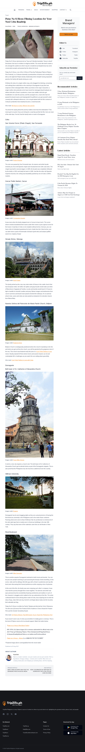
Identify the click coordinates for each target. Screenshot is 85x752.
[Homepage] (14, 9)
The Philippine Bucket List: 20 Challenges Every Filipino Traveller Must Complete (68, 126)
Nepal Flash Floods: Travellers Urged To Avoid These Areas (67, 156)
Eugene (15, 511)
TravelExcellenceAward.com (30, 732)
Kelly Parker (16, 280)
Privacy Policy (46, 732)
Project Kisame (17, 160)
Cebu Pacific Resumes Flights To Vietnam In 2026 (67, 184)
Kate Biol (16, 654)
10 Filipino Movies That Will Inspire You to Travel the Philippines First (32, 615)
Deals (36, 9)
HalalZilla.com (26, 729)
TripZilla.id (5, 729)
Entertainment (45, 9)
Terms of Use (46, 729)
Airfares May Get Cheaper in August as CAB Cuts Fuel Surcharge (69, 194)
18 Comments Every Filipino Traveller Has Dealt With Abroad (67, 138)
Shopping (55, 9)
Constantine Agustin (19, 218)
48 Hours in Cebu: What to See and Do (23, 105)
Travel (28, 9)
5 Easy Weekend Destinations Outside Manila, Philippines (66, 92)
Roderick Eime (17, 343)
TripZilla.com (6, 726)
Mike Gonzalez (17, 573)
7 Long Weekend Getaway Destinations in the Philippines (67, 114)
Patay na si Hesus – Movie (15, 638)
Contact (62, 9)
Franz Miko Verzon (18, 460)
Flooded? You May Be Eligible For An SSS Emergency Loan (68, 175)
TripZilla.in (5, 732)
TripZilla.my (6, 736)
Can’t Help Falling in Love (44, 351)
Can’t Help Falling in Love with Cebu (22, 360)
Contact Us (46, 726)
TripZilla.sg (26, 726)
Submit (79, 78)
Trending (21, 9)
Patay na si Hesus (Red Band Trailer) (18, 625)
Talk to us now (68, 34)
